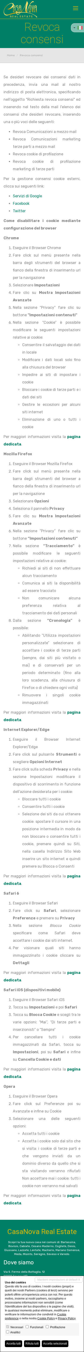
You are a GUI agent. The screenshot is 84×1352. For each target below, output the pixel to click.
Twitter (19, 211)
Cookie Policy (46, 1318)
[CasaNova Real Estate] (20, 9)
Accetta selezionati (55, 1343)
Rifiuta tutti (32, 1343)
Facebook (21, 203)
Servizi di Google (27, 196)
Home (11, 55)
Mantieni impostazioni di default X (58, 1279)
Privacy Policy (66, 1318)
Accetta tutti (13, 1343)
